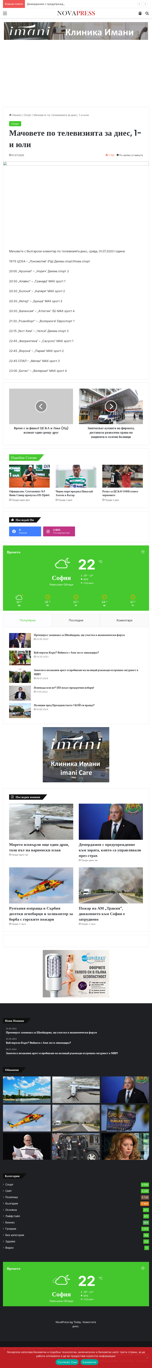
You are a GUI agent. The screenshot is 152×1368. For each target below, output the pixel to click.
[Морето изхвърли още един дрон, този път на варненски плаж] (41, 822)
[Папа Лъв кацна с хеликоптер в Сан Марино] (27, 1146)
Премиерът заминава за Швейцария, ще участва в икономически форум (79, 635)
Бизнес (10, 1222)
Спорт (27, 115)
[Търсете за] (147, 14)
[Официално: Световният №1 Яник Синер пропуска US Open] (29, 476)
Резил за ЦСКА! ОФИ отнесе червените (120, 493)
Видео (9, 1247)
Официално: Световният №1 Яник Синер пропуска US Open (29, 493)
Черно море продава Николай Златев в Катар (74, 493)
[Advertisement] (76, 77)
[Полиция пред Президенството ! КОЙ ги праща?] (20, 710)
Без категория (14, 1235)
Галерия (10, 1228)
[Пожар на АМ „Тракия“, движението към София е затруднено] (111, 885)
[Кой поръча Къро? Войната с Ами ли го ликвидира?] (20, 658)
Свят (8, 1190)
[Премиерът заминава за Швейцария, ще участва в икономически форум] (20, 640)
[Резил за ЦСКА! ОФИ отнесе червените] (122, 476)
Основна (11, 1209)
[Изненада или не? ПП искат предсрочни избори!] (20, 693)
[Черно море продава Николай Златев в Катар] (76, 476)
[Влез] (140, 14)
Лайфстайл (12, 1216)
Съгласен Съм (67, 1362)
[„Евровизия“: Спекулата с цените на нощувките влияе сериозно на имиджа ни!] (125, 1118)
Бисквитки (89, 1362)
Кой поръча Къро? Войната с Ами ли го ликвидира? (66, 653)
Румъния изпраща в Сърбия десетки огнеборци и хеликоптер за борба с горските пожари (41, 913)
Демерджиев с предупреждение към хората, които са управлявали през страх (78, 4)
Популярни (28, 620)
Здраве (10, 1241)
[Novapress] (76, 13)
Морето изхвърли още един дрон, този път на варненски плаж (39, 847)
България (11, 1203)
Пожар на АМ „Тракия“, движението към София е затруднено (102, 913)
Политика (11, 1197)
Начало (16, 115)
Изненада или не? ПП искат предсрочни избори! (64, 688)
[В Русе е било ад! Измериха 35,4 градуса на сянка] (27, 1089)
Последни (76, 620)
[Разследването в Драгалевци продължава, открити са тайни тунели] (76, 1146)
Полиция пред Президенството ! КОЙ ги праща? (64, 705)
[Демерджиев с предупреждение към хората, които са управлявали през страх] (111, 822)
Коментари (124, 620)
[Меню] (5, 14)
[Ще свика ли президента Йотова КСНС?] (125, 1146)
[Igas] (76, 30)
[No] (147, 1358)
